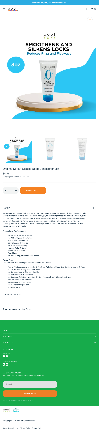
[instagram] (7, 356)
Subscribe (28, 393)
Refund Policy (37, 428)
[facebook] (4, 356)
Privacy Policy (25, 428)
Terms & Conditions (10, 428)
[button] (4, 9)
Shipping (6, 177)
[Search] (87, 9)
